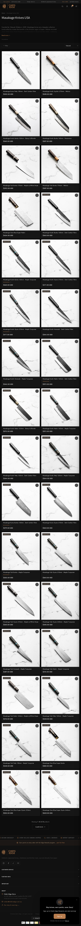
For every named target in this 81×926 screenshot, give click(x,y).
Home (3, 13)
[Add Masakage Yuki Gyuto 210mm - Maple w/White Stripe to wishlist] (37, 584)
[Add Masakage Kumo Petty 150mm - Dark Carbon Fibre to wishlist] (37, 54)
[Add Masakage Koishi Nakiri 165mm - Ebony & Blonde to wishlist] (37, 391)
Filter (6, 46)
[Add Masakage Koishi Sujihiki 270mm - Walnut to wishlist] (76, 54)
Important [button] (5, 883)
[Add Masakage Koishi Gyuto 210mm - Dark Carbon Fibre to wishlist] (76, 242)
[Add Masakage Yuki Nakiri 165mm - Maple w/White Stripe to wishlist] (37, 678)
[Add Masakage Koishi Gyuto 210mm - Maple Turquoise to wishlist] (37, 292)
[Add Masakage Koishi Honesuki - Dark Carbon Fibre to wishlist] (76, 292)
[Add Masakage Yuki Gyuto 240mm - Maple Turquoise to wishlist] (76, 584)
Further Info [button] (6, 876)
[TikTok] (13, 863)
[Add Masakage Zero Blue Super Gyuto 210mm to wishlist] (37, 772)
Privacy (37, 914)
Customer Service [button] (8, 869)
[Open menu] (76, 6)
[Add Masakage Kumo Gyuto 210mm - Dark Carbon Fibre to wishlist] (76, 485)
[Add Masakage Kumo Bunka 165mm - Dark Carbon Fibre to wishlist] (37, 485)
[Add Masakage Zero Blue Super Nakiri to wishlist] (37, 195)
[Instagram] (3, 863)
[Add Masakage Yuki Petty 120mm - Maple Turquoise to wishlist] (76, 678)
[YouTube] (18, 863)
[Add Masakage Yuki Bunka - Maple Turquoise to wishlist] (37, 535)
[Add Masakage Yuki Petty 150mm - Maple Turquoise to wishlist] (37, 725)
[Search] (62, 6)
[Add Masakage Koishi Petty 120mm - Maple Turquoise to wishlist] (76, 438)
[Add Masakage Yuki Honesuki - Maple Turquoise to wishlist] (37, 631)
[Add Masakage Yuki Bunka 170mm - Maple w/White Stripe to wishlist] (37, 148)
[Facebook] (8, 863)
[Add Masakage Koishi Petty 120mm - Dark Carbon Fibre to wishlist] (37, 438)
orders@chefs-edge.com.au (13, 902)
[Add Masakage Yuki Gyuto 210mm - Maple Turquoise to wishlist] (76, 535)
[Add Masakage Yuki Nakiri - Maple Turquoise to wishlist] (76, 631)
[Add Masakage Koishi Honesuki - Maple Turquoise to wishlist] (37, 341)
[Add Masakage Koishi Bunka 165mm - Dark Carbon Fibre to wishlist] (76, 195)
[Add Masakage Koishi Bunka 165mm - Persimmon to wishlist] (76, 101)
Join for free (61, 843)
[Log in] (67, 6)
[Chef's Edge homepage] (40, 852)
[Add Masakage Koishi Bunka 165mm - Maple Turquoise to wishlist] (37, 242)
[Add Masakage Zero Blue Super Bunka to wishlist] (76, 725)
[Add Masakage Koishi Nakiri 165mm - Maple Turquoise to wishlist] (76, 391)
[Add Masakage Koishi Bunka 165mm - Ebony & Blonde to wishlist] (37, 101)
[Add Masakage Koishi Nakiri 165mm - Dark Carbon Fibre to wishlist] (76, 341)
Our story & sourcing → (11, 905)
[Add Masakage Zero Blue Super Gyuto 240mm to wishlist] (76, 772)
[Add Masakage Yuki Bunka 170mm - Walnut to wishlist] (76, 148)
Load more (39, 827)
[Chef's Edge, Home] (9, 6)
